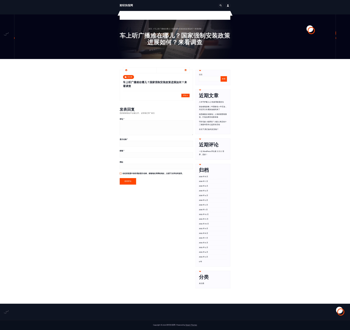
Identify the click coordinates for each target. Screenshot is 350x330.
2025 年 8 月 (203, 233)
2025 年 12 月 (204, 214)
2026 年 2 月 (203, 205)
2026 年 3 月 (203, 200)
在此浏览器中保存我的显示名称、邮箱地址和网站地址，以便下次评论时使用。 (153, 173)
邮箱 (122, 150)
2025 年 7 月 (203, 238)
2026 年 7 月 (203, 181)
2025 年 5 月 (203, 247)
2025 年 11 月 (203, 219)
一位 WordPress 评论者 (207, 151)
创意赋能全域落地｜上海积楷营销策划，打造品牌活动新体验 (213, 116)
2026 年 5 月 (203, 190)
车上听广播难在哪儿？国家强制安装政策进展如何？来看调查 (178, 28)
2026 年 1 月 (203, 209)
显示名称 (124, 139)
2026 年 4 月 (203, 195)
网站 (121, 162)
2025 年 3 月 (203, 257)
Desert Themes (191, 325)
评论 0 (185, 95)
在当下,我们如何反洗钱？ (209, 129)
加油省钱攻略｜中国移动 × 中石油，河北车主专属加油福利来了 (213, 108)
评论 (122, 119)
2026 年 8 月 (203, 176)
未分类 (129, 77)
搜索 (200, 74)
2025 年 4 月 (203, 252)
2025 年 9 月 (203, 228)
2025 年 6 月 (203, 242)
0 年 (200, 261)
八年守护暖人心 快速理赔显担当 (211, 102)
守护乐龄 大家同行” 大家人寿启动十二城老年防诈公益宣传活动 (213, 123)
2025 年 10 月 (204, 223)
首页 (150, 28)
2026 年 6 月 (203, 186)
